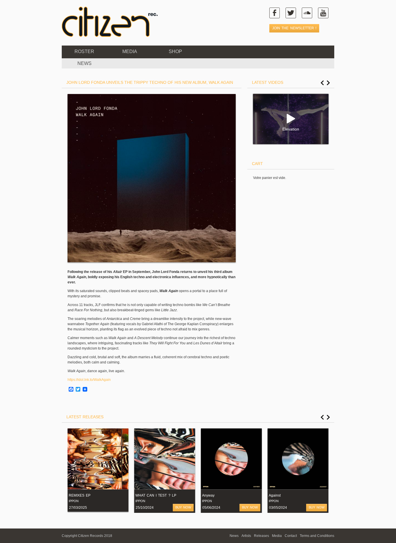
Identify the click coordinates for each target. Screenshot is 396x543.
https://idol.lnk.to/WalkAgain (89, 380)
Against (275, 495)
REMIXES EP (79, 495)
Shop (175, 51)
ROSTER (84, 51)
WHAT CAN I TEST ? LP (155, 495)
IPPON (74, 501)
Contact (291, 536)
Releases (261, 536)
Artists (246, 536)
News (234, 536)
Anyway (208, 495)
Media (129, 51)
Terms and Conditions (317, 536)
